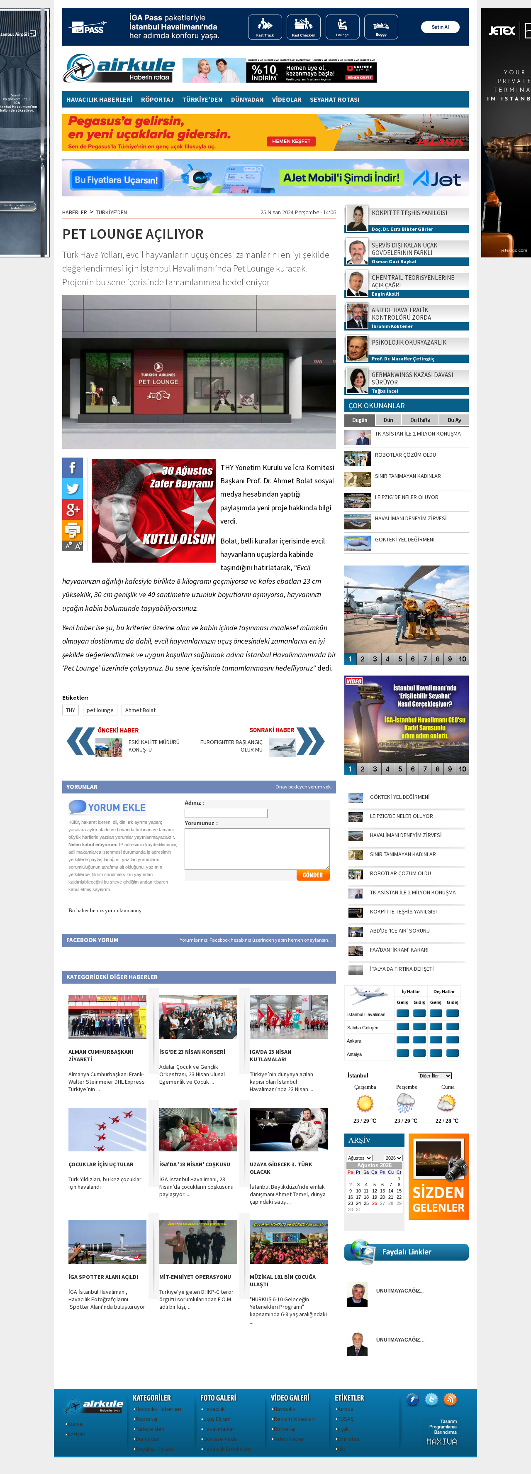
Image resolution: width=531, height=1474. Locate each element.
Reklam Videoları (294, 1419)
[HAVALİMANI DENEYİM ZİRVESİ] (355, 839)
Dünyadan (148, 1438)
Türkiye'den (150, 1428)
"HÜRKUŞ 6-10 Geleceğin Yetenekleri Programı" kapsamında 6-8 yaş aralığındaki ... (288, 1310)
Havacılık (214, 1409)
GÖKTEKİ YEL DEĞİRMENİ (400, 797)
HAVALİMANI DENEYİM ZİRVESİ (406, 835)
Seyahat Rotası (154, 1448)
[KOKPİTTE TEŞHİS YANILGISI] (355, 915)
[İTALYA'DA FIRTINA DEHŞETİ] (355, 973)
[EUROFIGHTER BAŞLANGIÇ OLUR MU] (282, 755)
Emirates (349, 1438)
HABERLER (74, 212)
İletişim (76, 1434)
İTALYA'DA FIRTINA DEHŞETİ (402, 968)
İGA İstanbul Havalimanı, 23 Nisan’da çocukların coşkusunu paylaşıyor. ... (196, 1186)
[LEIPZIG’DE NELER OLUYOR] (355, 820)
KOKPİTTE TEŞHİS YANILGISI (403, 911)
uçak (343, 1428)
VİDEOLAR (287, 99)
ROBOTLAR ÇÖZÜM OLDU (400, 873)
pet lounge (100, 710)
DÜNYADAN (247, 99)
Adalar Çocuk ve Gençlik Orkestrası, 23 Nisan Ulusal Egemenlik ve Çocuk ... (192, 1074)
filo (342, 1448)
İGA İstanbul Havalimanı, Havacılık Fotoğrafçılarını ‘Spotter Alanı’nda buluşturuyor (106, 1299)
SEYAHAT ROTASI (335, 99)
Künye (75, 1423)
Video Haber (289, 1438)
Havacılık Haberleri (158, 1409)
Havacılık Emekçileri (227, 1448)
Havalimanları (219, 1428)
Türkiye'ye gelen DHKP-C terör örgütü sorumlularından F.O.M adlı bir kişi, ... (196, 1299)
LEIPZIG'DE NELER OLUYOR (401, 816)
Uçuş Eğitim (217, 1419)
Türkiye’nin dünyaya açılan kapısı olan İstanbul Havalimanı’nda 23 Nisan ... (281, 1081)
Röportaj (146, 1419)
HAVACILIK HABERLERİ (99, 99)
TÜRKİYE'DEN (202, 99)
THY (70, 710)
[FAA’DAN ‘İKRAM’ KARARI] (355, 953)
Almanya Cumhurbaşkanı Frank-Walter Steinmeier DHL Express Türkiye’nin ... (106, 1081)
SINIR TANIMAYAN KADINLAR (403, 854)
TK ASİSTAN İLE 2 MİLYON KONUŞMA (413, 892)
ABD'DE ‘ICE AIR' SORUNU (400, 930)
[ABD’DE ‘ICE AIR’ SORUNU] (355, 934)
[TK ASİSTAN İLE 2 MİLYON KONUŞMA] (355, 896)
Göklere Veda (220, 1438)
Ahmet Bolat (140, 710)
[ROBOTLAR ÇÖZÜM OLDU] (355, 877)
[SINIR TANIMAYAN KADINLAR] (355, 858)
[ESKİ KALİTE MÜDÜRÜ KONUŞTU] (108, 755)
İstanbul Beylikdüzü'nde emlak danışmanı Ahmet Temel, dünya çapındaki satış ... (288, 1194)
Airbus (345, 1409)
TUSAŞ (345, 1419)
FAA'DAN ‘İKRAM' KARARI (399, 949)
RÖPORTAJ (157, 99)
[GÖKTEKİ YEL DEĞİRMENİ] (355, 801)
